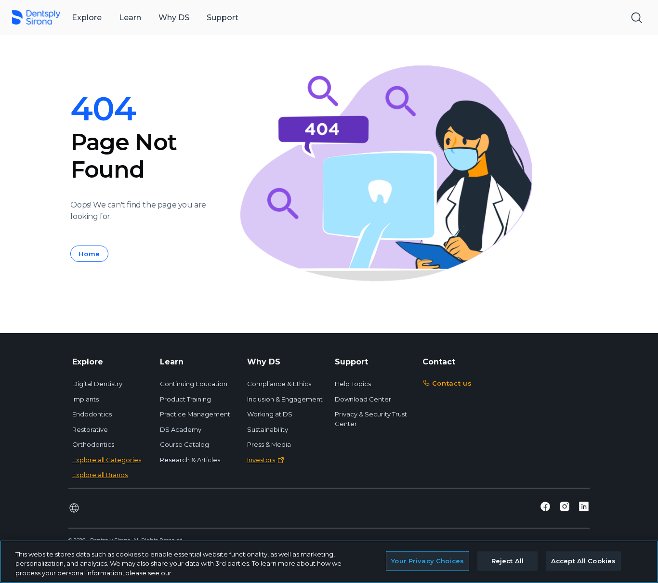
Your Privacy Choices (427, 560)
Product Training (185, 399)
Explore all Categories (106, 460)
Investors (261, 460)
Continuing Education (193, 384)
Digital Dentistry (97, 384)
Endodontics (92, 414)
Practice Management (195, 414)
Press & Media (269, 444)
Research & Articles (190, 460)
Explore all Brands (100, 475)
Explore (87, 17)
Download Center (363, 399)
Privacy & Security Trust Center (371, 419)
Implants (85, 399)
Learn (130, 17)
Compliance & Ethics (279, 384)
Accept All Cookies (583, 560)
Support (222, 17)
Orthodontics (93, 444)
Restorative (90, 429)
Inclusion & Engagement (285, 399)
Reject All (507, 560)
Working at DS (269, 414)
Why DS (173, 17)
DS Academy (180, 429)
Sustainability (267, 429)
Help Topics (353, 384)
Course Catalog (184, 444)
